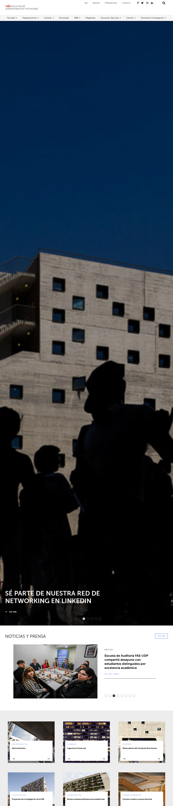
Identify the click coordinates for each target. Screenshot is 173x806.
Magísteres (90, 18)
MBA (76, 18)
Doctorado (64, 18)
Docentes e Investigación (152, 18)
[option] (86, 323)
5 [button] (90, 618)
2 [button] (78, 618)
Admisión (96, 3)
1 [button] (74, 618)
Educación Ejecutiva (110, 18)
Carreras (48, 18)
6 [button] (94, 618)
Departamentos (29, 18)
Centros (130, 18)
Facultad (11, 18)
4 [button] (86, 618)
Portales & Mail (111, 3)
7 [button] (98, 618)
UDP (86, 3)
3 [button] (82, 618)
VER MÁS (161, 636)
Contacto (126, 3)
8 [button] (133, 695)
